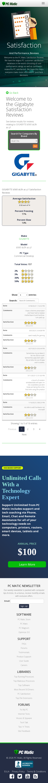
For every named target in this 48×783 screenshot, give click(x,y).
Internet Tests (24, 714)
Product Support (24, 656)
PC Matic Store (24, 619)
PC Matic (24, 623)
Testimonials (24, 652)
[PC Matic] (9, 3)
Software (24, 614)
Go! (35, 146)
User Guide (24, 661)
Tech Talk (24, 722)
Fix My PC (24, 709)
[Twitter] (19, 776)
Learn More (27, 564)
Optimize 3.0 (24, 632)
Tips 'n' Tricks (24, 726)
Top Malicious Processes (24, 681)
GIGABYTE (24, 238)
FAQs (24, 643)
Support (24, 639)
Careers (24, 665)
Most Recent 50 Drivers (24, 689)
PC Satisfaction (24, 694)
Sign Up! (24, 606)
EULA (6, 771)
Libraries (24, 672)
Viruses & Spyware (24, 718)
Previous (12, 429)
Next (24, 434)
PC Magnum (24, 628)
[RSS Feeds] (35, 776)
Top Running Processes (24, 676)
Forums (24, 648)
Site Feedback (24, 731)
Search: (13, 300)
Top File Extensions (24, 698)
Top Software (24, 685)
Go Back (13, 92)
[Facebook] (12, 776)
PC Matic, (18, 757)
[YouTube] (27, 776)
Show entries (24, 294)
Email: (7, 601)
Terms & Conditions (36, 771)
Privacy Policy (18, 771)
